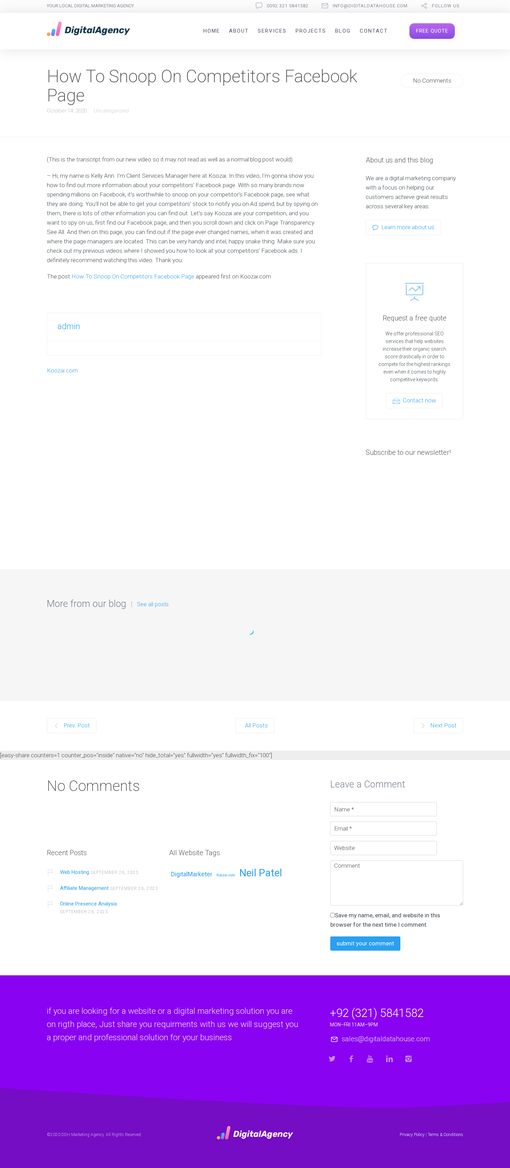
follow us (446, 5)
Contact (374, 31)
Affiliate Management (84, 888)
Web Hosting (255, 652)
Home (211, 31)
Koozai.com (62, 370)
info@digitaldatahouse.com (370, 5)
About (239, 31)
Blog (343, 31)
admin (69, 326)
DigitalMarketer (191, 874)
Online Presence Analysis (88, 904)
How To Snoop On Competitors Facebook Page (132, 276)
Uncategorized (111, 111)
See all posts (153, 604)
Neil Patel (260, 873)
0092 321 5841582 (287, 5)
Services (272, 31)
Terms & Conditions (445, 1134)
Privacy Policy (412, 1134)
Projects (311, 31)
